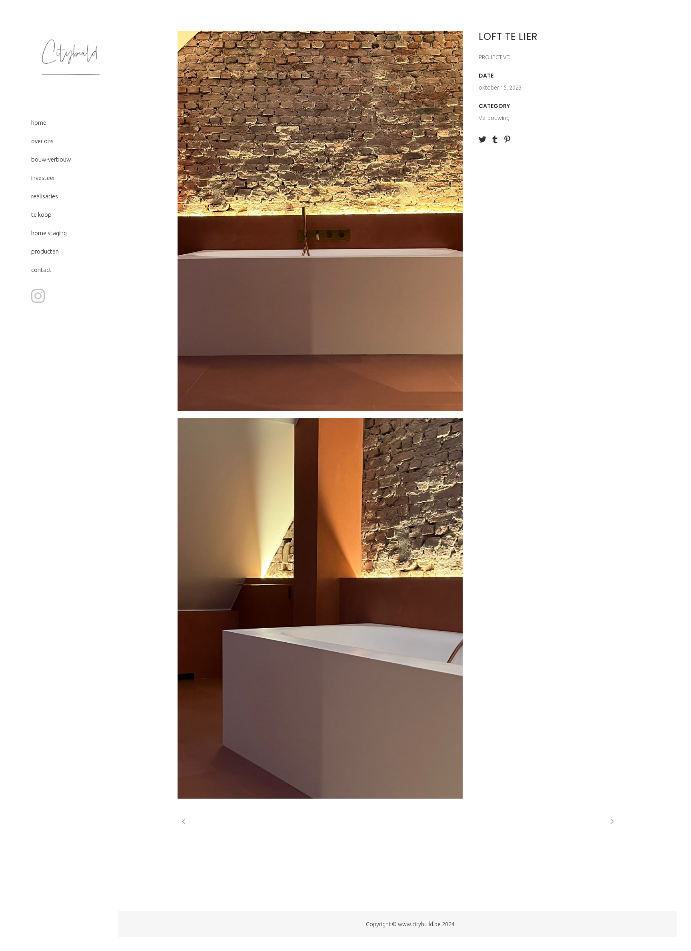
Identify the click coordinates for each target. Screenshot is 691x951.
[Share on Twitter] (482, 139)
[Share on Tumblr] (495, 139)
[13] (320, 608)
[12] (320, 221)
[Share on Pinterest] (507, 139)
